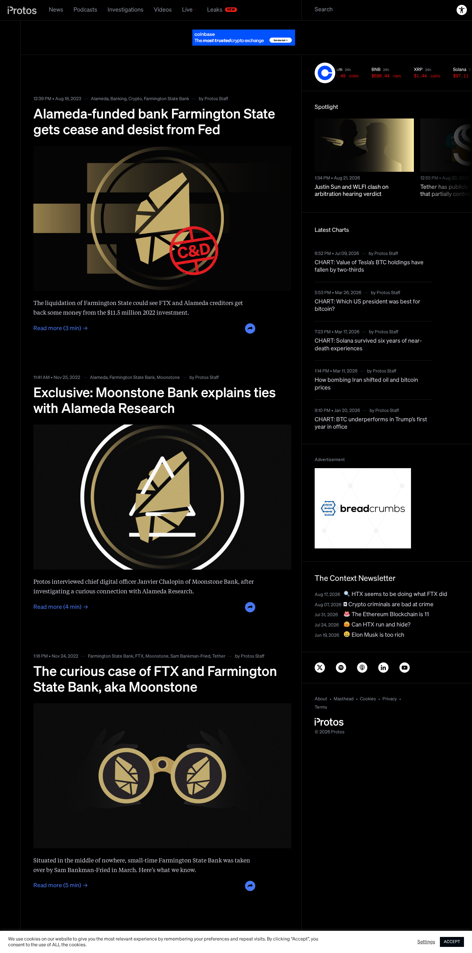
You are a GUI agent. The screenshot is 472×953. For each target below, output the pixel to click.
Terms (321, 707)
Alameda (100, 99)
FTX (139, 656)
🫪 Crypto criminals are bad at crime (388, 605)
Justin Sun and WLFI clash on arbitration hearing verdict (352, 190)
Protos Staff (216, 99)
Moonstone (168, 377)
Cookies (368, 699)
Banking (118, 99)
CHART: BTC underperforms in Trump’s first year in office (371, 423)
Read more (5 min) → (60, 885)
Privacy (389, 699)
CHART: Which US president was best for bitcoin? (367, 305)
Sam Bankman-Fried (190, 656)
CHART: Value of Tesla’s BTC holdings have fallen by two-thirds (369, 266)
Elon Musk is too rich (377, 635)
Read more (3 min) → (60, 328)
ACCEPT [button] (452, 942)
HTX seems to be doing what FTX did (398, 594)
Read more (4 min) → (60, 607)
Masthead (344, 699)
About (321, 699)
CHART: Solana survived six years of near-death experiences (368, 344)
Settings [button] (426, 942)
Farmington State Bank (166, 99)
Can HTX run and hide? (380, 625)
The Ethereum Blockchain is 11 (389, 614)
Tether (218, 656)
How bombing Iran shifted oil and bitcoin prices (366, 383)
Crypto (135, 99)
